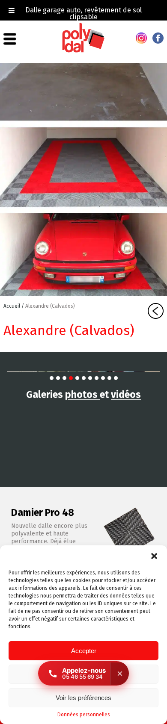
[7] (90, 378)
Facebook (158, 38)
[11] (116, 378)
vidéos (126, 394)
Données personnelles (83, 715)
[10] (109, 378)
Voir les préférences (83, 697)
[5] (77, 378)
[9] (103, 378)
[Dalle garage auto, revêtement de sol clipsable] (83, 51)
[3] (64, 378)
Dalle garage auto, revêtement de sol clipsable (83, 13)
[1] (52, 378)
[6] (84, 378)
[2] (58, 378)
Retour (156, 311)
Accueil (12, 306)
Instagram (141, 38)
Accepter (83, 650)
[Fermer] (119, 673)
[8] (96, 378)
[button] (154, 556)
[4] (71, 378)
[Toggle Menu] (11, 10)
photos (82, 394)
